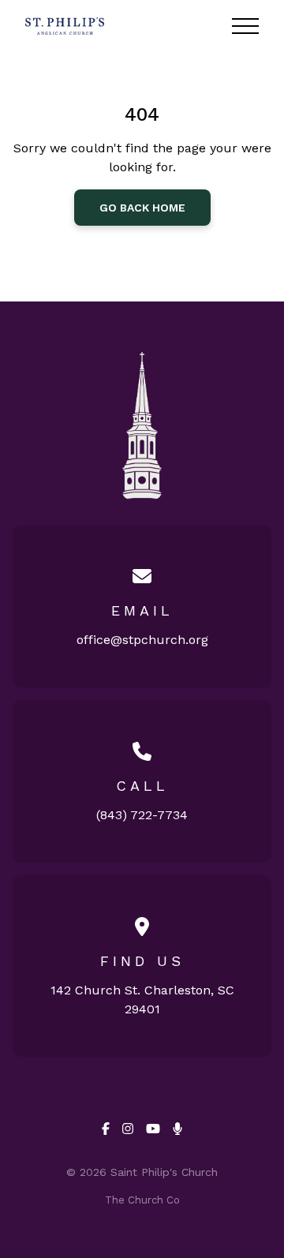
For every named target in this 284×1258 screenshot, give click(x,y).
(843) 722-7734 (142, 814)
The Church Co (142, 1200)
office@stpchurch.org (142, 639)
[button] (245, 26)
